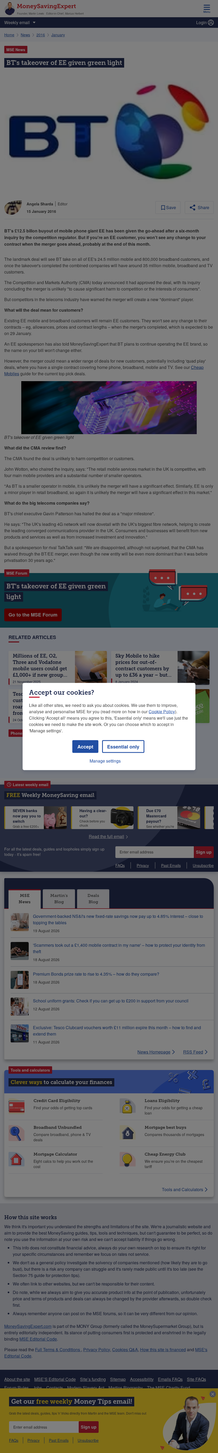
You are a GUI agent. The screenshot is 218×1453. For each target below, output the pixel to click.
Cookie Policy (162, 711)
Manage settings (105, 761)
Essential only (123, 746)
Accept (85, 746)
